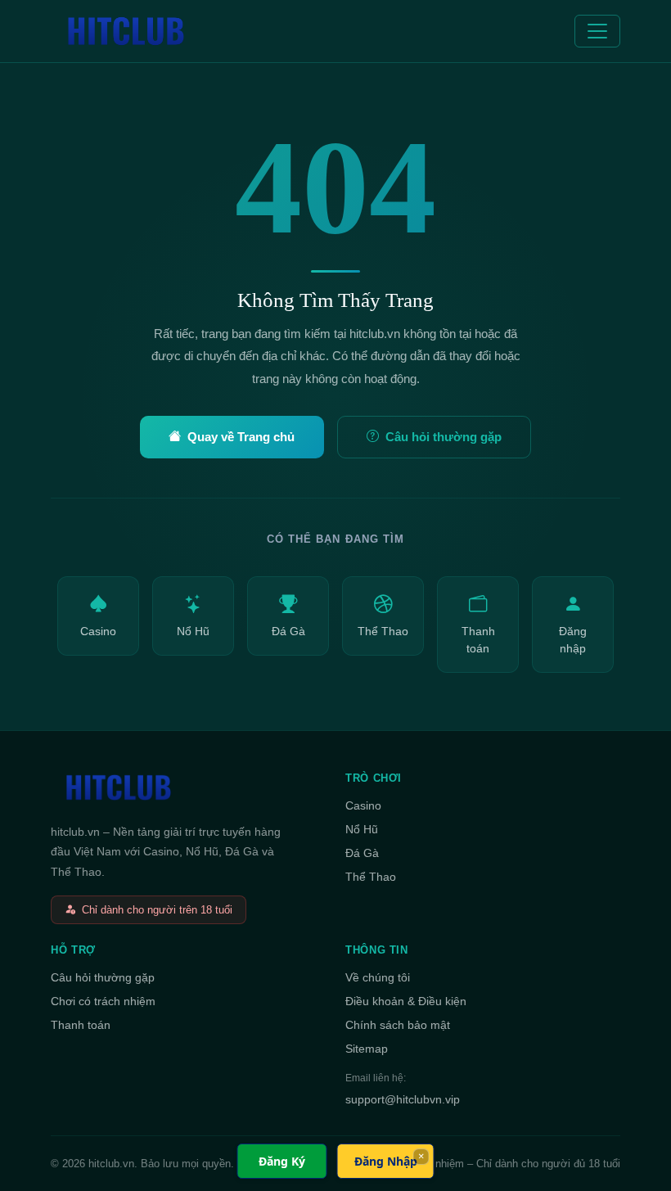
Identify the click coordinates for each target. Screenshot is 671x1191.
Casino (98, 631)
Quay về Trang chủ (241, 437)
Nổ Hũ (193, 631)
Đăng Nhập (385, 1161)
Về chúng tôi (377, 977)
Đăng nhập (573, 639)
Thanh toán (478, 639)
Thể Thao (383, 631)
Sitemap (366, 1048)
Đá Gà (288, 631)
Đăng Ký (282, 1161)
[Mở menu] (597, 31)
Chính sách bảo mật (397, 1024)
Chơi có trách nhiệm (103, 1001)
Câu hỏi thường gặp (443, 437)
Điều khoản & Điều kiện (405, 1001)
